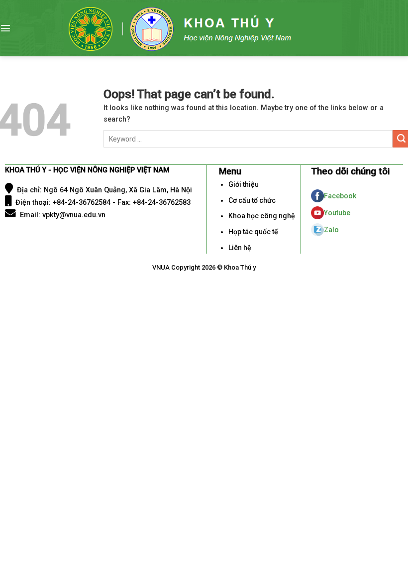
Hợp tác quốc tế (253, 232)
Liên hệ (239, 248)
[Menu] (5, 27)
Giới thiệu (243, 184)
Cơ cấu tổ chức (252, 200)
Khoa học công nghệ (261, 216)
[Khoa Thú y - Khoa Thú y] (203, 28)
